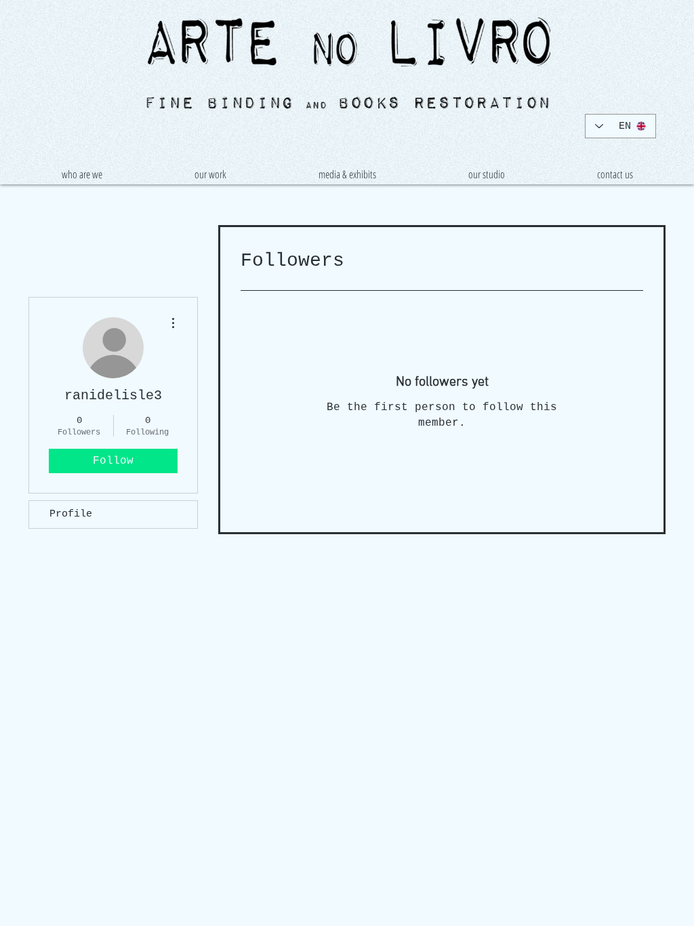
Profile (70, 514)
